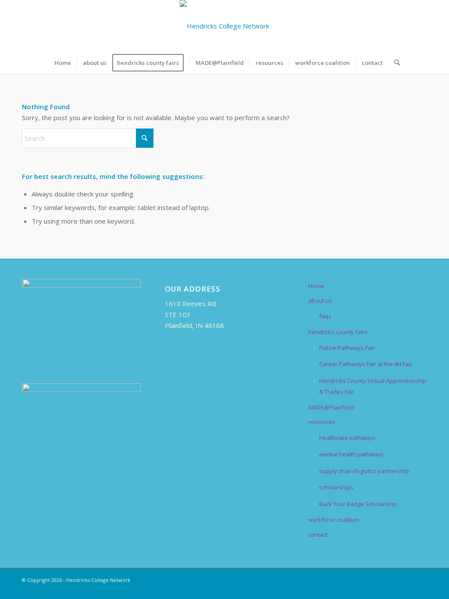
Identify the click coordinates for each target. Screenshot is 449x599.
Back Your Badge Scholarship (358, 504)
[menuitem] (63, 63)
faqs (325, 316)
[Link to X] (381, 25)
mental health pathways (351, 454)
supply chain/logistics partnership (364, 471)
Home (316, 286)
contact (318, 534)
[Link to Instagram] (407, 25)
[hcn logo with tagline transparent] (224, 26)
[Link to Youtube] (420, 25)
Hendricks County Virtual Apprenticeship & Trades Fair (372, 386)
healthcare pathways (347, 438)
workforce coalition (333, 520)
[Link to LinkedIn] (394, 25)
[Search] (394, 63)
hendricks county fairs (337, 332)
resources (321, 422)
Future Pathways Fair (347, 348)
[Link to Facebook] (367, 25)
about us (320, 300)
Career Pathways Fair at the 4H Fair (365, 364)
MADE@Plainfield (331, 407)
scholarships (336, 487)
